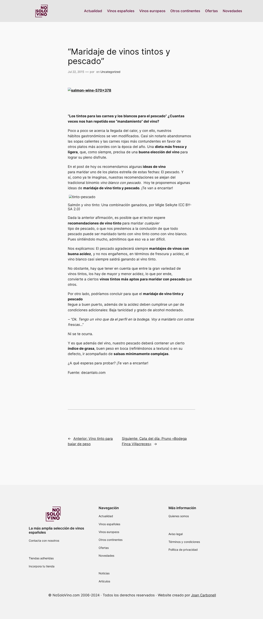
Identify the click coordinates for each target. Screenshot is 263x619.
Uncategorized (110, 71)
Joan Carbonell (203, 595)
